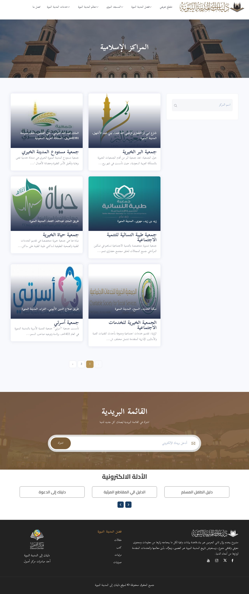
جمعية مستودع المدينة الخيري (50, 152)
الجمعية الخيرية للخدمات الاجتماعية (133, 326)
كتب (119, 547)
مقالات (118, 540)
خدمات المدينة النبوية (57, 7)
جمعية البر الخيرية (140, 152)
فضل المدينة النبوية (140, 7)
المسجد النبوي (114, 7)
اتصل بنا (37, 7)
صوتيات (117, 562)
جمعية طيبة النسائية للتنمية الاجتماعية (132, 238)
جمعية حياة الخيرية (61, 235)
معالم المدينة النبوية (87, 7)
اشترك (61, 443)
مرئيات (118, 555)
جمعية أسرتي (66, 323)
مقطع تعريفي (166, 7)
